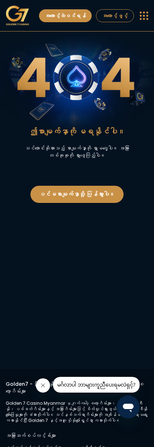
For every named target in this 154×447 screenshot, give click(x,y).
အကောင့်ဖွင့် (115, 15)
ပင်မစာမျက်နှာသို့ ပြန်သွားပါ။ (77, 194)
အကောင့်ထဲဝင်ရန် (65, 15)
